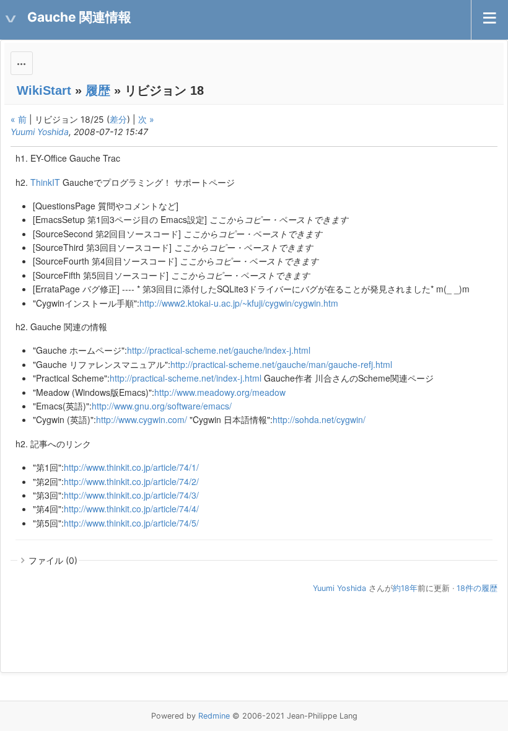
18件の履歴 (477, 588)
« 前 (19, 119)
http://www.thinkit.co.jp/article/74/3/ (131, 495)
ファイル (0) (52, 560)
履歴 (97, 90)
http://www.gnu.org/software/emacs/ (162, 406)
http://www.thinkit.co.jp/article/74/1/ (131, 467)
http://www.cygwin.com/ (141, 419)
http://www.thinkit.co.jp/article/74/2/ (131, 481)
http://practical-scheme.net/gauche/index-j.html (218, 350)
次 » (146, 119)
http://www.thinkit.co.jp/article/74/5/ (131, 523)
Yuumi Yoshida (40, 131)
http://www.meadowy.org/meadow (220, 392)
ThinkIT (45, 182)
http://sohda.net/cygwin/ (319, 419)
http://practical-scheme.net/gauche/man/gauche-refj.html (281, 364)
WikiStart (44, 90)
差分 (118, 119)
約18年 (405, 588)
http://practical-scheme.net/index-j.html (185, 378)
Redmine (214, 715)
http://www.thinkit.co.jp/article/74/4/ (131, 508)
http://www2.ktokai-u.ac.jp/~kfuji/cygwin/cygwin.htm (238, 303)
